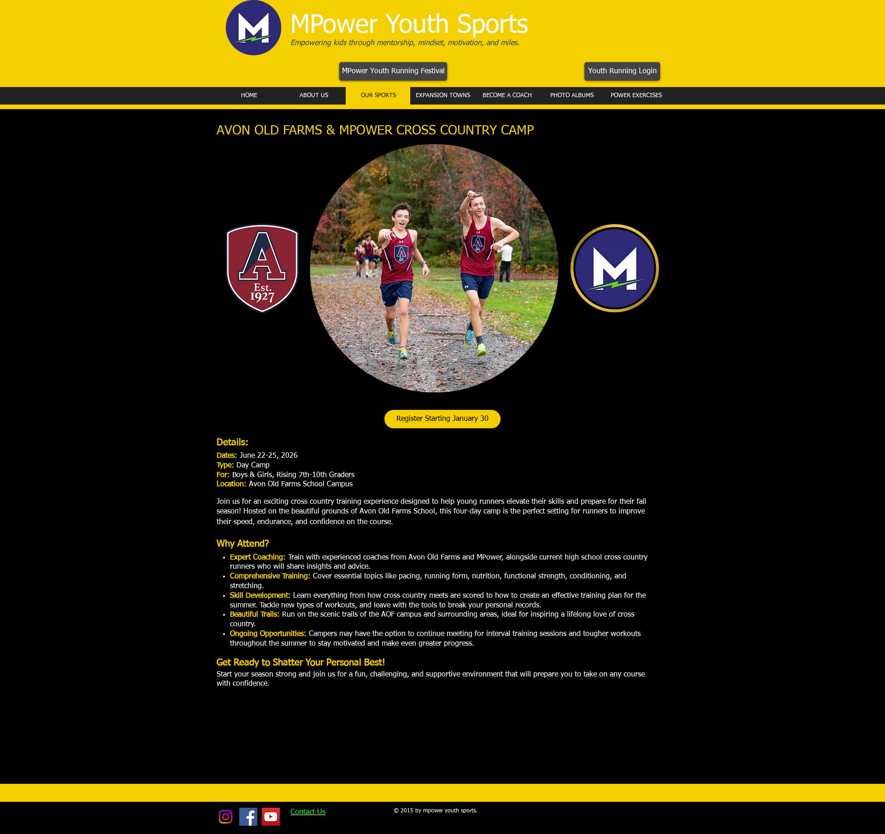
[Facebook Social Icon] (248, 817)
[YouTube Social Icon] (271, 817)
